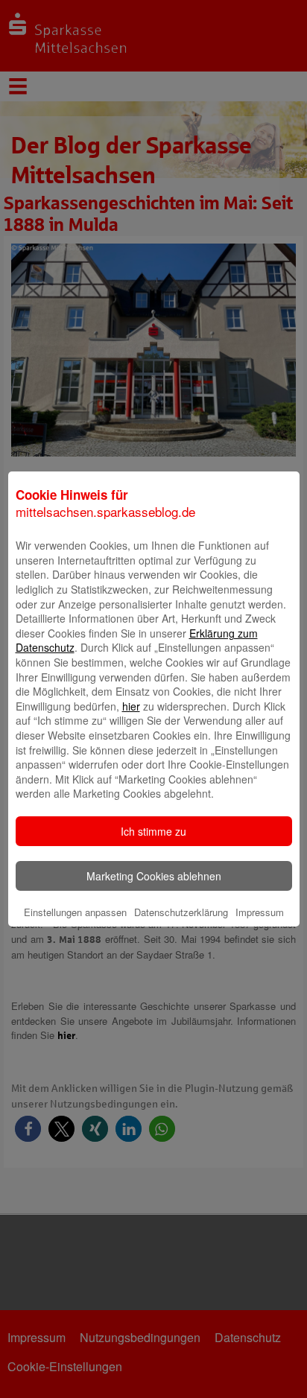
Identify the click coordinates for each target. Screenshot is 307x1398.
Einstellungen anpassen (75, 912)
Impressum (259, 912)
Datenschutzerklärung (181, 912)
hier (131, 706)
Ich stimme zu (153, 831)
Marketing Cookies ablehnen (153, 875)
